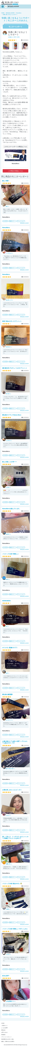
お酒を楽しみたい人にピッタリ (12, 790)
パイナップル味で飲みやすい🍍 (12, 883)
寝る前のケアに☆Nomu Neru (11, 415)
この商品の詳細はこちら (15, 171)
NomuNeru (6, 227)
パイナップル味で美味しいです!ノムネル (15, 929)
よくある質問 (4, 1027)
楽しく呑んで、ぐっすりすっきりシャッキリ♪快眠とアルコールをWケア (15, 837)
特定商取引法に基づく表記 (7, 1039)
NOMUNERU (6, 601)
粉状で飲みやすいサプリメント (12, 321)
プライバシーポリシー (6, 1037)
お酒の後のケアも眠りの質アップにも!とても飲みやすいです (15, 742)
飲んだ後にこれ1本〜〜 (9, 462)
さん (7, 206)
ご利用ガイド (4, 1025)
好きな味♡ (5, 976)
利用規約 (3, 1034)
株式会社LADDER (24, 223)
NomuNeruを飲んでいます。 (11, 508)
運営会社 (3, 1030)
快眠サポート (12, 221)
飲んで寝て (5, 181)
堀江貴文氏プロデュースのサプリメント (14, 368)
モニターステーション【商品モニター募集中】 (10, 2)
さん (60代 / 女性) (14, 37)
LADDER (5, 221)
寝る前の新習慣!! (7, 694)
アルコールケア (21, 221)
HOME (2, 1023)
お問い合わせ (4, 1032)
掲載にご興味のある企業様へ (8, 1041)
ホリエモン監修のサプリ (9, 647)
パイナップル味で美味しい (10, 554)
